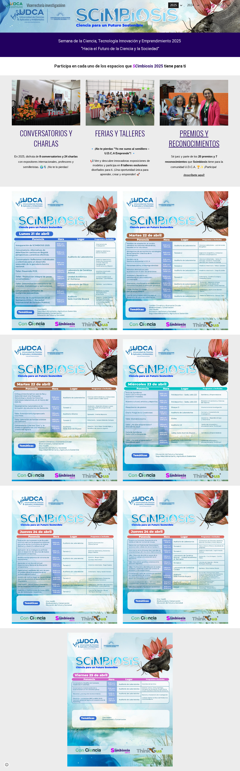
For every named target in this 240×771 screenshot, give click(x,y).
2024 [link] (190, 5)
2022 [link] (220, 5)
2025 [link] (173, 5)
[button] (235, 5)
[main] (120, 44)
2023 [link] (207, 5)
